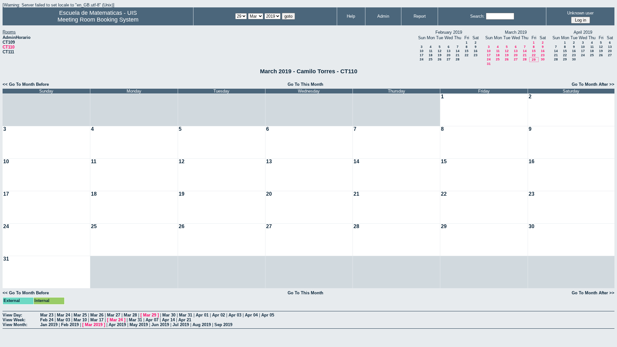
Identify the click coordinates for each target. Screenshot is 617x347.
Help (351, 16)
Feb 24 (46, 319)
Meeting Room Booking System (98, 19)
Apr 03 (234, 315)
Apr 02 (218, 315)
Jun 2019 (160, 324)
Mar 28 (130, 315)
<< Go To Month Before (26, 84)
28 (458, 59)
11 (431, 51)
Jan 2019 (49, 324)
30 (543, 59)
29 (534, 59)
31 (489, 64)
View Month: (15, 324)
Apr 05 (267, 315)
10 (422, 51)
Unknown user (580, 13)
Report (420, 16)
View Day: (12, 315)
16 (476, 51)
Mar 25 (80, 315)
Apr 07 (152, 319)
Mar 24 (63, 315)
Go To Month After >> (593, 84)
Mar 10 (80, 319)
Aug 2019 (201, 324)
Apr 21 (184, 319)
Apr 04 (251, 315)
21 (458, 55)
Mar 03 (63, 319)
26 (440, 59)
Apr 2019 (117, 324)
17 (422, 55)
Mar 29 (149, 315)
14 (458, 51)
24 (422, 59)
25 (431, 59)
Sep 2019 (223, 324)
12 (440, 51)
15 (467, 51)
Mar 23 (46, 315)
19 (440, 55)
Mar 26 (96, 315)
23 (476, 55)
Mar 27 (113, 315)
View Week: (14, 319)
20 (449, 55)
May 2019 (139, 324)
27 (449, 59)
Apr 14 (168, 319)
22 (467, 55)
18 (431, 55)
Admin (383, 16)
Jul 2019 (181, 324)
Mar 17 (96, 319)
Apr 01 (202, 315)
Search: (477, 16)
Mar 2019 (94, 324)
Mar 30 (168, 315)
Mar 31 (185, 315)
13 (449, 51)
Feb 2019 (70, 324)
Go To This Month (305, 84)
